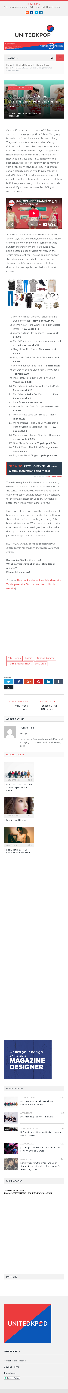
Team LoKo (9, 1373)
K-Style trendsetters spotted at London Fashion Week (40, 1134)
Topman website (35, 584)
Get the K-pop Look (21, 88)
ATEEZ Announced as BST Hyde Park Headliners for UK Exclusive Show (35, 7)
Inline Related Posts (53, 477)
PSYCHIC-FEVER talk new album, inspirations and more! (19, 787)
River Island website (50, 580)
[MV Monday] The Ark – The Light (36, 1116)
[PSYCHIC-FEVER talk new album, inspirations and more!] (19, 771)
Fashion (29, 658)
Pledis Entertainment (19, 663)
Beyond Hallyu (11, 1367)
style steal (40, 663)
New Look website (27, 580)
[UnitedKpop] (34, 29)
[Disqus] (34, 902)
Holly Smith (18, 113)
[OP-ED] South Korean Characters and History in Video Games (40, 1149)
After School (14, 658)
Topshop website (15, 584)
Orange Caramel (46, 658)
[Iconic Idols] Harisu (16, 820)
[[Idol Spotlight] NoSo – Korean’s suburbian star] (19, 836)
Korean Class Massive (15, 1360)
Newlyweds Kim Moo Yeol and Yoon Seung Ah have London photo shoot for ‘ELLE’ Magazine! (40, 1166)
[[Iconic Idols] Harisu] (19, 807)
